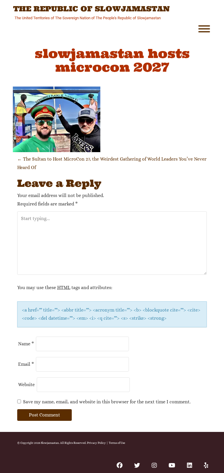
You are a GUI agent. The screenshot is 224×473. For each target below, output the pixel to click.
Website (26, 384)
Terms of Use (117, 442)
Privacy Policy (96, 442)
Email (26, 364)
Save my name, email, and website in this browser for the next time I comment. (107, 402)
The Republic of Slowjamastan (91, 9)
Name (26, 344)
